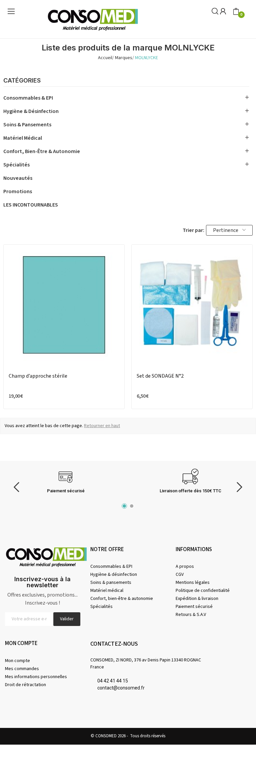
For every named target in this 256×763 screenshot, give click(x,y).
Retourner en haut (102, 425)
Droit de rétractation (25, 685)
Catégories (22, 81)
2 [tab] (131, 506)
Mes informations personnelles (36, 677)
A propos (185, 566)
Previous (16, 487)
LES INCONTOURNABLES (30, 205)
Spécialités (16, 164)
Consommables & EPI (28, 98)
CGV (180, 574)
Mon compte (17, 661)
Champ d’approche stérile (38, 376)
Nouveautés (17, 178)
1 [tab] (124, 506)
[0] (236, 11)
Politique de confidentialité (203, 591)
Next (239, 487)
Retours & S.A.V (191, 615)
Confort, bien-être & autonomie (41, 151)
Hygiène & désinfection (31, 111)
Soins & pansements (27, 124)
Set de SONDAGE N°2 (160, 376)
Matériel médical (22, 138)
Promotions (17, 191)
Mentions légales (193, 583)
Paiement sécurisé (194, 607)
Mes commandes (22, 669)
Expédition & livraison (197, 599)
